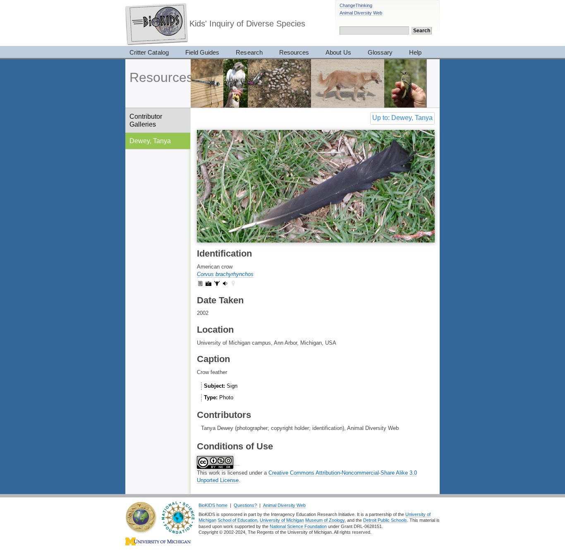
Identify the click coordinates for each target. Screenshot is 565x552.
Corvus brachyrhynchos (225, 274)
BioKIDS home (213, 505)
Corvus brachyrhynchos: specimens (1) (216, 283)
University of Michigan (282, 520)
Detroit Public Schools (385, 520)
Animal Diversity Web (361, 12)
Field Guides (202, 52)
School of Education (237, 520)
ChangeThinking (356, 5)
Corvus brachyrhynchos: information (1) (200, 283)
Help (415, 52)
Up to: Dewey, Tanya (402, 117)
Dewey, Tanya (150, 140)
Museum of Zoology (325, 520)
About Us (338, 52)
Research (249, 52)
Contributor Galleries (145, 120)
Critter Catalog (149, 52)
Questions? (245, 505)
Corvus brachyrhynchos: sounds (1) (225, 283)
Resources (294, 52)
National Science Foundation (298, 526)
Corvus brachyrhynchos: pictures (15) (208, 283)
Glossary (380, 52)
